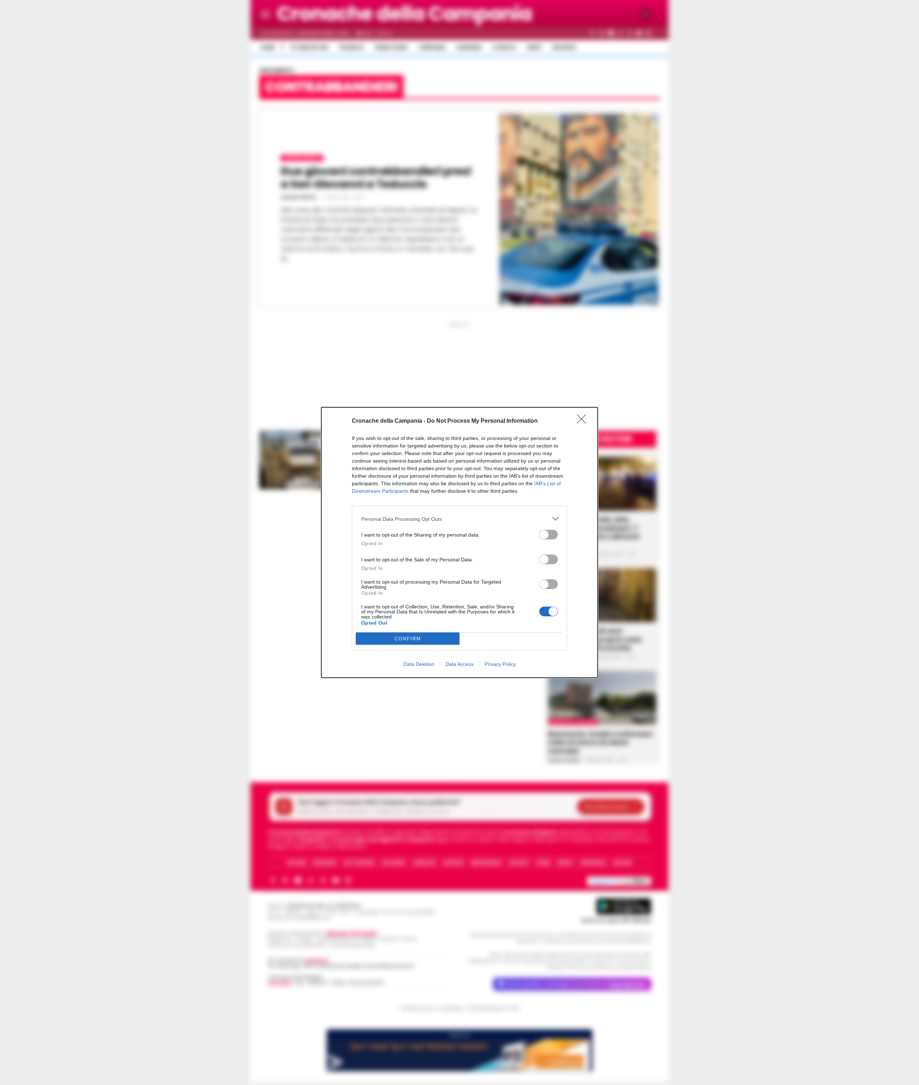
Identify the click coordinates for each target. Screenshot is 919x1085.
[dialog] (459, 542)
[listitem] (459, 519)
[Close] (584, 421)
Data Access (459, 664)
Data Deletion (418, 664)
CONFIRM (408, 638)
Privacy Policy (500, 664)
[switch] (548, 534)
